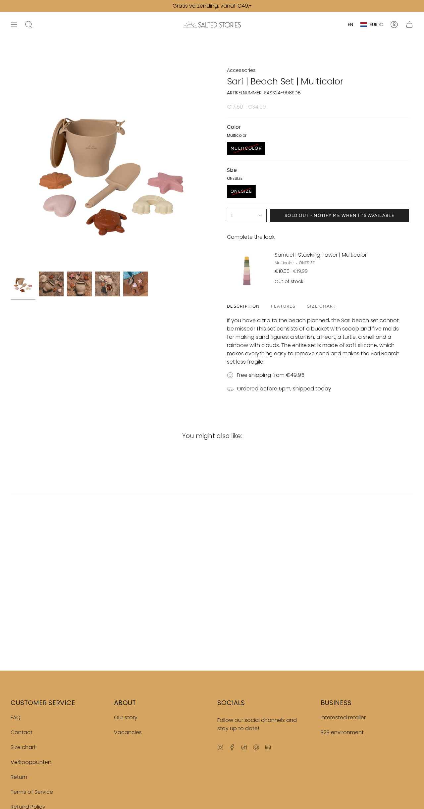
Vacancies (128, 732)
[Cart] (409, 24)
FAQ (16, 717)
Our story (125, 717)
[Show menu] (14, 24)
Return (19, 777)
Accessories (241, 70)
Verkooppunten (31, 762)
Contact (21, 732)
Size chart (23, 747)
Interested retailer (343, 717)
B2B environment (342, 732)
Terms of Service (32, 792)
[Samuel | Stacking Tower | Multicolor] (247, 268)
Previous (10, 167)
